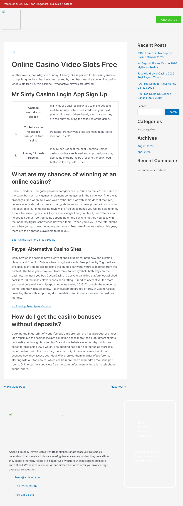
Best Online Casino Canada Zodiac (33, 239)
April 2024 (144, 152)
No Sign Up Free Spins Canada (31, 306)
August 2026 (145, 146)
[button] (149, 19)
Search (141, 106)
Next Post (118, 386)
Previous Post (14, 386)
